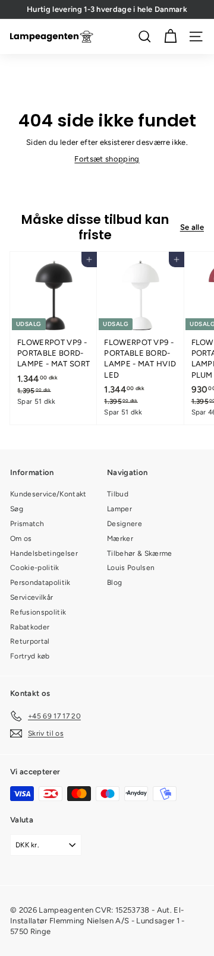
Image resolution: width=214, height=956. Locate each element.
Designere (124, 524)
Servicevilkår (31, 597)
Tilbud (117, 494)
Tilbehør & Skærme (139, 553)
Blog (114, 582)
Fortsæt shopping (106, 158)
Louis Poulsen (131, 568)
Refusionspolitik (38, 612)
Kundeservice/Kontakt (48, 494)
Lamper (119, 509)
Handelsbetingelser (44, 553)
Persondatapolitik (40, 582)
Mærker (120, 538)
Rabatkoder (29, 627)
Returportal (30, 641)
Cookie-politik (34, 568)
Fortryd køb (30, 656)
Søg (16, 509)
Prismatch (27, 524)
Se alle (192, 227)
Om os (21, 538)
